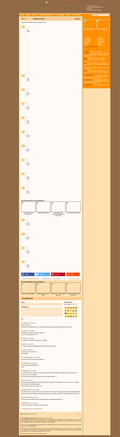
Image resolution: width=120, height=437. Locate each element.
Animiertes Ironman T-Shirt (43, 294)
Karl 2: (86, 59)
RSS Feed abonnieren (45, 418)
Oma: (85, 70)
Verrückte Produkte (47, 15)
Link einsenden (92, 5)
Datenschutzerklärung (94, 10)
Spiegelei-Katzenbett (43, 212)
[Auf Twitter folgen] (90, 15)
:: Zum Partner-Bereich (91, 46)
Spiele (68, 15)
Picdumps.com (101, 38)
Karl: (85, 63)
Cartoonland (87, 41)
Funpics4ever (101, 41)
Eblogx (86, 45)
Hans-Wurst (87, 39)
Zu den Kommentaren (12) (31, 278)
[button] (28, 274)
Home (22, 15)
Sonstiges (76, 15)
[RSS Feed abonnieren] (85, 15)
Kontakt (89, 8)
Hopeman (87, 42)
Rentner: (86, 51)
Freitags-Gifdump (102, 29)
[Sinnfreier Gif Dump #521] (103, 24)
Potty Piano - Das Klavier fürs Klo (58, 294)
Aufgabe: (86, 53)
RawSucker (87, 38)
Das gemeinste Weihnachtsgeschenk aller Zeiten (58, 214)
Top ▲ (79, 414)
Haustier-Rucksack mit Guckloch (73, 294)
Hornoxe (99, 43)
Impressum (29, 433)
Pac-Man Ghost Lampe (73, 212)
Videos (34, 15)
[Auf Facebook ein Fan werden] (88, 15)
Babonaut (100, 45)
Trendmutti (100, 39)
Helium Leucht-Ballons (28, 293)
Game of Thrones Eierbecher (28, 213)
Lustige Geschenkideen (95, 7)
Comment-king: (88, 79)
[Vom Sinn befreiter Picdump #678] (90, 24)
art (32, 414)
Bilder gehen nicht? (74, 278)
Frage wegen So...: (89, 75)
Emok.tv (86, 43)
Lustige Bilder (101, 42)
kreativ (25, 414)
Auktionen (60, 15)
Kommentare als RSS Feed (32, 408)
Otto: (85, 58)
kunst (34, 414)
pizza (29, 414)
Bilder (28, 15)
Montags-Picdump (89, 29)
